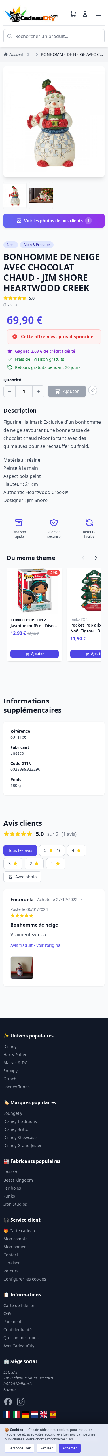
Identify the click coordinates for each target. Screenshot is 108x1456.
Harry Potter (15, 1054)
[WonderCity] (25, 1414)
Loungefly (12, 1113)
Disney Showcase (20, 1137)
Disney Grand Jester (22, 1145)
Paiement (12, 1321)
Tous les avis (20, 850)
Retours (10, 1271)
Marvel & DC (15, 1062)
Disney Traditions (20, 1121)
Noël (10, 244)
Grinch (9, 1078)
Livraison (12, 1263)
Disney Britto (15, 1129)
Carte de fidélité (18, 1305)
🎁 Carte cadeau (19, 1230)
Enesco (17, 753)
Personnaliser (19, 1448)
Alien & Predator (37, 244)
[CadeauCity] (6, 1414)
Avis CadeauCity (18, 1345)
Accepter (69, 1448)
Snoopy (10, 1070)
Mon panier (14, 1246)
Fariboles (12, 1188)
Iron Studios (15, 1204)
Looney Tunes (16, 1086)
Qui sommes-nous (21, 1337)
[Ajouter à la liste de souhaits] (92, 390)
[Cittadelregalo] (16, 1414)
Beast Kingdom (18, 1180)
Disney (9, 1046)
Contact (10, 1254)
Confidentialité (17, 1329)
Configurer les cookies (24, 1279)
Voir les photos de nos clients (57, 220)
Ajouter (37, 653)
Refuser (46, 1448)
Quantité (12, 380)
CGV (7, 1313)
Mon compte (15, 1238)
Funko (9, 1196)
